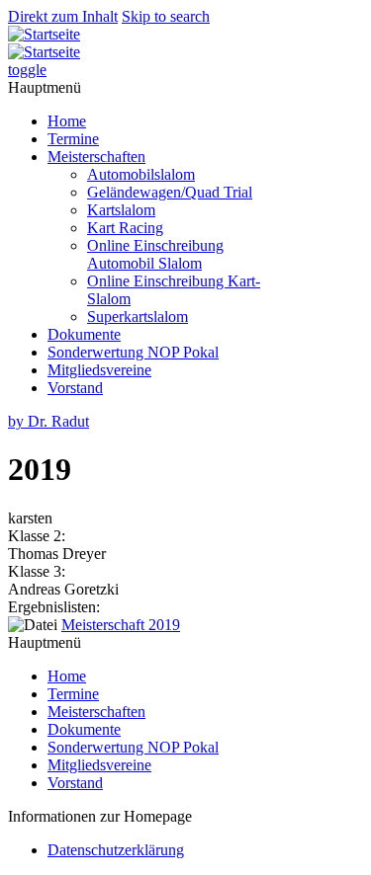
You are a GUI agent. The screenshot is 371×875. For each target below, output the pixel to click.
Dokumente (84, 334)
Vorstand (75, 387)
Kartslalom (121, 209)
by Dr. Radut (48, 421)
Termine (73, 138)
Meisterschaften (96, 156)
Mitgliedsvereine (99, 369)
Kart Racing (125, 227)
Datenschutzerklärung (115, 849)
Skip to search (166, 16)
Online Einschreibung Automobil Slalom (155, 254)
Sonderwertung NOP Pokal (133, 352)
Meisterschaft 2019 (120, 624)
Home (66, 121)
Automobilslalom (141, 174)
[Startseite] (44, 34)
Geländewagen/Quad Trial (169, 192)
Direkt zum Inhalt (63, 16)
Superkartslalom (137, 316)
